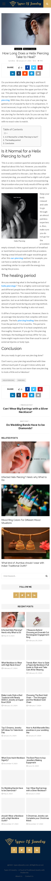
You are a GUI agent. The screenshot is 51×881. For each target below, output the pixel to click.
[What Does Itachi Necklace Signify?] (13, 747)
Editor (12, 61)
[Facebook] (14, 850)
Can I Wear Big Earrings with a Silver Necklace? (36, 789)
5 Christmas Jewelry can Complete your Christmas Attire (37, 818)
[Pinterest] (29, 850)
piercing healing (26, 320)
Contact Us (29, 876)
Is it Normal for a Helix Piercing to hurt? (21, 137)
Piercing (21, 380)
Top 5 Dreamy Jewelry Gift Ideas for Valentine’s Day (12, 730)
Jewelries (18, 49)
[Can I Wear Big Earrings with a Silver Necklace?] (38, 777)
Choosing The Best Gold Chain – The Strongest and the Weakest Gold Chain (36, 698)
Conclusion (9, 143)
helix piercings (8, 286)
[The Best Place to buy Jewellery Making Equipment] (38, 747)
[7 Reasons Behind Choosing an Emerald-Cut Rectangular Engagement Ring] (38, 619)
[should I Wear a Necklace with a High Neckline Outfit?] (13, 805)
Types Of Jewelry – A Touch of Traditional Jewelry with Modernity (24, 871)
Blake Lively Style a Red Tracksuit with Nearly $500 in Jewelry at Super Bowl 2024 (12, 698)
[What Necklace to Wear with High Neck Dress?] (13, 652)
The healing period (13, 140)
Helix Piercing (8, 380)
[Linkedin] (37, 850)
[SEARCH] (46, 576)
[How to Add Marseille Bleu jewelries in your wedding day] (38, 717)
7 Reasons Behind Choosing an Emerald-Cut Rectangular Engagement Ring (37, 633)
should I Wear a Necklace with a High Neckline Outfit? (12, 818)
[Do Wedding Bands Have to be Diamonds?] (13, 777)
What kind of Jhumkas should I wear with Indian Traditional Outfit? (22, 564)
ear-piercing (17, 258)
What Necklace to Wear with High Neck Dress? (11, 664)
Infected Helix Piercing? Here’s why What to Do (11, 631)
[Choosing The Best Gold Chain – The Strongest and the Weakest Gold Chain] (38, 685)
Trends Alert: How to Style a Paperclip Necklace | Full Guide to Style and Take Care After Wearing (37, 666)
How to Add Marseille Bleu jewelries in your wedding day (37, 730)
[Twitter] (22, 850)
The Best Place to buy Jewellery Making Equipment (36, 760)
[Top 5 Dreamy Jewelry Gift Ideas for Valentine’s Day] (13, 717)
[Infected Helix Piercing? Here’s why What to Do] (13, 619)
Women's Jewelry (30, 49)
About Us (18, 876)
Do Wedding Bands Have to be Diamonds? (12, 789)
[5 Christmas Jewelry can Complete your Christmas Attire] (38, 805)
